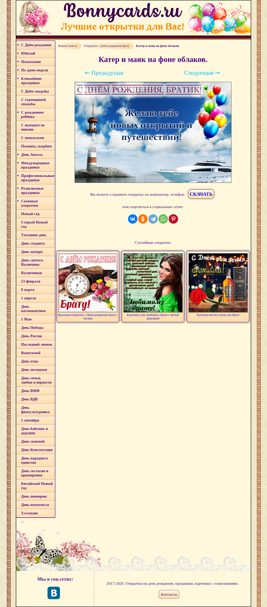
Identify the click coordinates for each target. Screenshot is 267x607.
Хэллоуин (29, 513)
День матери (31, 252)
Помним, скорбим (36, 146)
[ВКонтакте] (132, 219)
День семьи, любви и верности (36, 380)
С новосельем (32, 138)
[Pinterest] (173, 219)
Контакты (169, 594)
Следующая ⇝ (202, 72)
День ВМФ (30, 391)
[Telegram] (153, 219)
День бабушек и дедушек (34, 431)
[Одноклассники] (143, 219)
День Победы (32, 327)
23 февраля (30, 281)
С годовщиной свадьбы (33, 102)
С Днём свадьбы (35, 91)
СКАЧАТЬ (201, 194)
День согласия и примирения (34, 473)
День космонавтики (33, 308)
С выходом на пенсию (33, 127)
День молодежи (34, 370)
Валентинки (31, 273)
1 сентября (30, 420)
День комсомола (35, 505)
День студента (33, 243)
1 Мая (26, 319)
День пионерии (34, 496)
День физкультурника (35, 409)
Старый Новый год (34, 224)
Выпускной (30, 353)
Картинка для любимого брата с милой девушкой (153, 316)
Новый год (30, 214)
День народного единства (34, 460)
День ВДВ (29, 399)
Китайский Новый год (37, 485)
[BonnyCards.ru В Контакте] (53, 593)
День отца (29, 361)
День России (31, 336)
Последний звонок (36, 344)
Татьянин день (33, 235)
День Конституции (37, 450)
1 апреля (28, 298)
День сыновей (33, 441)
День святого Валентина (32, 262)
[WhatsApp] (163, 219)
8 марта (27, 290)
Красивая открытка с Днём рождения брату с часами (88, 316)
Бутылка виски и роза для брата (218, 315)
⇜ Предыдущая (104, 72)
